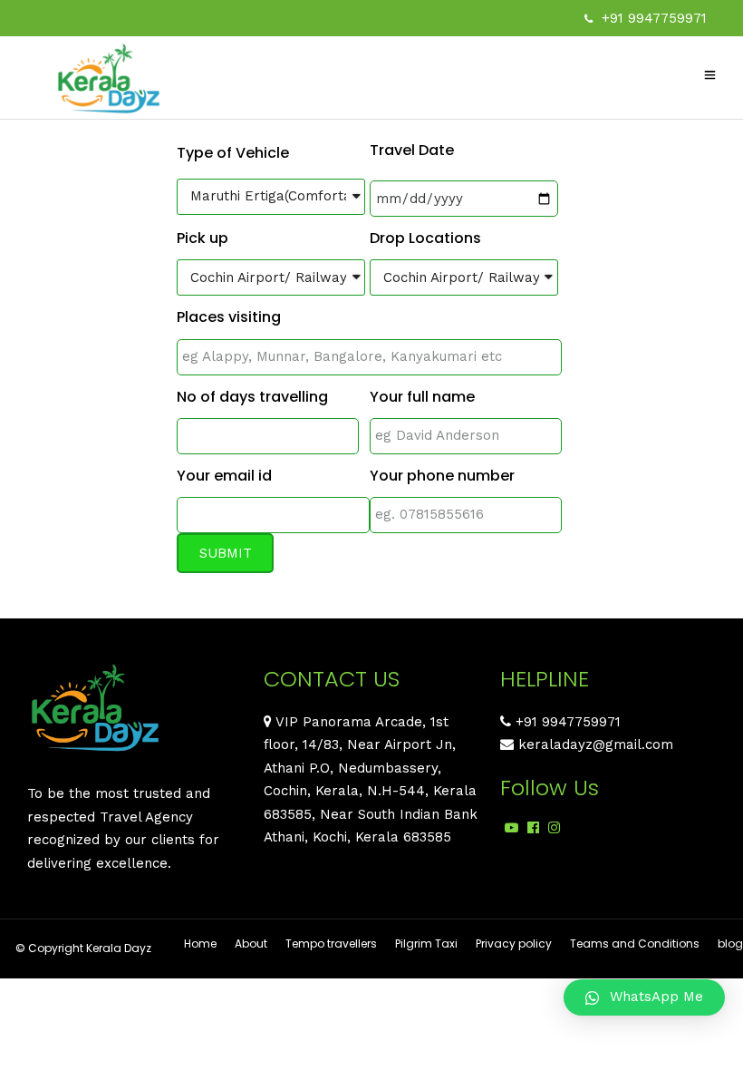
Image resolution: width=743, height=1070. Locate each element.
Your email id (224, 475)
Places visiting (229, 316)
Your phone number (442, 475)
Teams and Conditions (635, 943)
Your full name (422, 396)
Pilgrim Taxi (426, 943)
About (251, 943)
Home (200, 943)
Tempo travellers (331, 943)
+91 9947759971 (654, 18)
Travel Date (412, 150)
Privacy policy (514, 943)
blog (730, 943)
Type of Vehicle (233, 152)
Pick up (202, 238)
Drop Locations (425, 238)
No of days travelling (252, 396)
